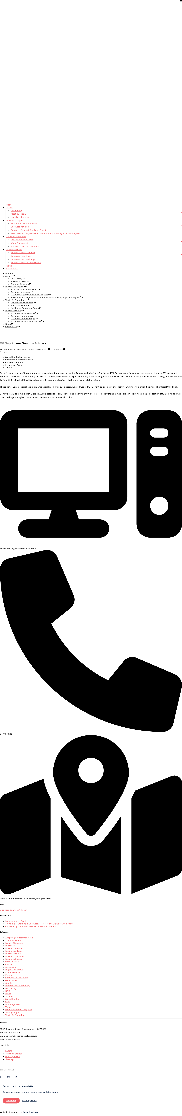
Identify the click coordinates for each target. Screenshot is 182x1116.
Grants (8, 983)
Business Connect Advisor (13, 909)
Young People (12, 1012)
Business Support (14, 959)
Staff (7, 1001)
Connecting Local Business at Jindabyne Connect (30, 926)
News (8, 993)
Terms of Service (13, 1053)
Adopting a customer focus (19, 937)
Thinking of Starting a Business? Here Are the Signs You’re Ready (38, 923)
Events (8, 975)
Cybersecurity (12, 967)
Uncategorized (13, 1004)
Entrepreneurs (12, 972)
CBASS (8, 964)
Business (10, 945)
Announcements (14, 940)
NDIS (7, 991)
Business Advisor (28, 349)
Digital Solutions (14, 969)
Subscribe (11, 1100)
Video (8, 1007)
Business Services (14, 956)
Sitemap (9, 1059)
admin (43, 349)
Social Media (12, 999)
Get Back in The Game (16, 977)
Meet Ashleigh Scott (15, 921)
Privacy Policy (12, 1056)
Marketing (10, 988)
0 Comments (56, 349)
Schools (9, 996)
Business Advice (13, 948)
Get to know (11, 980)
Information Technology (17, 985)
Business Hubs (13, 953)
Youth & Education (15, 1015)
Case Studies (12, 961)
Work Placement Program (18, 1009)
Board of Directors (14, 943)
